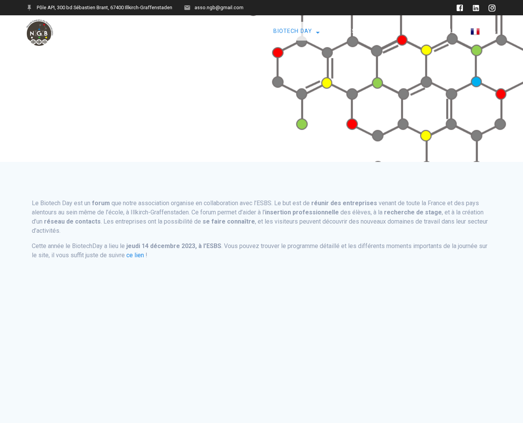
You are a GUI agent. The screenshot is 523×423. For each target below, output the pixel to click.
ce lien (135, 255)
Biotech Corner (227, 31)
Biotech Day (292, 31)
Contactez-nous (431, 31)
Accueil (104, 31)
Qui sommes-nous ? (159, 31)
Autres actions (358, 31)
